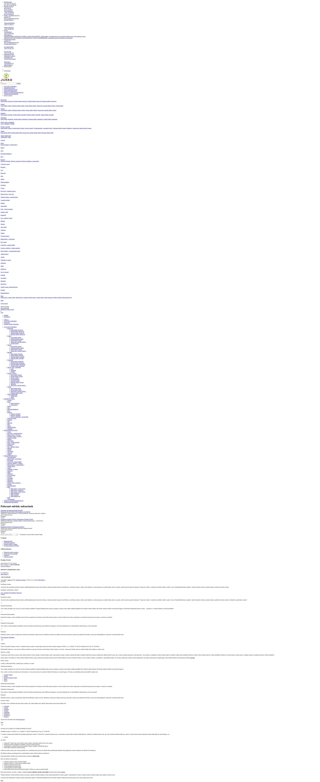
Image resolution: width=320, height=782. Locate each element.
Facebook (6, 706)
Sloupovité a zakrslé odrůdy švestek (81, 128)
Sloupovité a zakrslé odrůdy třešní (32, 132)
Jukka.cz (6, 319)
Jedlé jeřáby (4, 206)
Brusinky (3, 167)
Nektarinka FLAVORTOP (8, 512)
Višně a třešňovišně (6, 135)
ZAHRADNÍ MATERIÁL (11, 94)
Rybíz (2, 143)
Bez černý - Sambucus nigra (8, 191)
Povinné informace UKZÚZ (11, 545)
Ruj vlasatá (3, 242)
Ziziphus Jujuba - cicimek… (14, 436)
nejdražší (20, 510)
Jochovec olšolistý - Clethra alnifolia (10, 248)
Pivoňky (3, 290)
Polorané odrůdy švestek (59, 128)
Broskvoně (3, 100)
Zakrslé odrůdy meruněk (47, 115)
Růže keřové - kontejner (22, 297)
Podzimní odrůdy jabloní (18, 110)
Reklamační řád (8, 541)
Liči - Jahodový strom (6, 218)
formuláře (192, 658)
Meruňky (3, 113)
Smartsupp (7, 713)
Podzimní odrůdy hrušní (18, 106)
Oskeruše (3, 230)
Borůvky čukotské (5, 161)
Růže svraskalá (58, 297)
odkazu (63, 772)
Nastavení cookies (21, 580)
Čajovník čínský (5, 236)
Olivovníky (4, 227)
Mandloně (7, 123)
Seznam (6, 710)
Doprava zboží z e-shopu (10, 544)
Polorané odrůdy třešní (47, 132)
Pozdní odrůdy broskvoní (20, 101)
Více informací (4, 637)
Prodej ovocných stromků (11, 553)
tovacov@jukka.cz (5, 566)
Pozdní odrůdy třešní (16, 132)
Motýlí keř (3, 284)
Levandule (3, 278)
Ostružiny (3, 185)
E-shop (45, 34)
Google (6, 707)
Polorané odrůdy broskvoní (49, 101)
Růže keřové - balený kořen (8, 297)
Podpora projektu (8, 556)
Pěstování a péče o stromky (11, 552)
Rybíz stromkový (5, 144)
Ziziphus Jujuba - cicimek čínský (9, 197)
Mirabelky (69, 128)
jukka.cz (10, 580)
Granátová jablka (5, 200)
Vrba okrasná (4, 303)
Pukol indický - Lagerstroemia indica (10, 251)
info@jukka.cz (4, 574)
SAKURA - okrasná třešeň (8, 245)
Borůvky (3, 159)
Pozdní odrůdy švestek (18, 128)
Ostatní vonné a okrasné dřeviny (9, 287)
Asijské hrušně (59, 106)
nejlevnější (15, 510)
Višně (9, 137)
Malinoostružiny (5, 182)
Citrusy (2, 188)
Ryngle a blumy (29, 128)
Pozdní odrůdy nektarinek (21, 119)
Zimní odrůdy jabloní (31, 110)
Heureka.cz (7, 715)
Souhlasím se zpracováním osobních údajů (31, 534)
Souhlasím (11, 637)
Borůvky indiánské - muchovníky (30, 161)
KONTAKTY (8, 66)
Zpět (2, 722)
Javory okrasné (5, 272)
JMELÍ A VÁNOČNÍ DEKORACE (13, 92)
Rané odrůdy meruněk (6, 115)
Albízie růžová (4, 254)
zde (163, 658)
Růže (2, 296)
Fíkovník (3, 173)
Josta (2, 150)
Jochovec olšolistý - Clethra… (15, 463)
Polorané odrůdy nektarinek (35, 119)
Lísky (2, 123)
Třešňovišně (4, 137)
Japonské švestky (47, 128)
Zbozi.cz (6, 716)
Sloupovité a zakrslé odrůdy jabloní (47, 110)
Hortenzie (3, 263)
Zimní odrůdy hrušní (30, 106)
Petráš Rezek (21, 719)
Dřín (2, 176)
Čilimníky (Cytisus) (6, 260)
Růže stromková (48, 297)
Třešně (2, 131)
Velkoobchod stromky (11, 46)
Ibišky (2, 266)
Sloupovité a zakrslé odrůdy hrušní (46, 106)
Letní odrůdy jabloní (6, 110)
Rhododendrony (5, 293)
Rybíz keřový (13, 144)
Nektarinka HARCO (6, 527)
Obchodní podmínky (9, 542)
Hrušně (2, 104)
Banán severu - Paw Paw (7, 194)
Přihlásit (6, 315)
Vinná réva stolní (5, 164)
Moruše (3, 224)
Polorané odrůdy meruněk (33, 115)
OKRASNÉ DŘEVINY (10, 91)
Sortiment (6, 555)
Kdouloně (3, 215)
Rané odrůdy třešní (6, 132)
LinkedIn (6, 709)
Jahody (2, 179)
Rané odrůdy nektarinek (7, 119)
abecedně (9, 510)
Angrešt (3, 140)
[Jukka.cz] (6, 80)
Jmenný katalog (8, 95)
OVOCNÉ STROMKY (10, 86)
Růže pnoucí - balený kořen (36, 297)
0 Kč (2, 312)
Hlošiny (3, 203)
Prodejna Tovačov (9, 10)
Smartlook (6, 712)
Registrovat (7, 317)
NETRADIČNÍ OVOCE (10, 89)
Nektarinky (4, 118)
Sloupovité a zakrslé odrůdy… (19, 342)
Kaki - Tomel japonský (7, 209)
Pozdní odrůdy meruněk (19, 115)
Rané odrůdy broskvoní (7, 101)
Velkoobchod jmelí (10, 60)
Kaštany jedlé (4, 212)
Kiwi (2, 156)
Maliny (2, 147)
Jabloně (3, 109)
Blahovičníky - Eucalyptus (8, 239)
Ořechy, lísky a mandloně (7, 122)
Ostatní (2, 233)
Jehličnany (3, 269)
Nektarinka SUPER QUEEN (8, 519)
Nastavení (19, 593)
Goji (2, 170)
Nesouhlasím (12, 593)
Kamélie (3, 275)
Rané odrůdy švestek (6, 128)
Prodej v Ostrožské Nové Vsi (11, 22)
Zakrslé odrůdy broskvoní (34, 101)
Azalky (2, 257)
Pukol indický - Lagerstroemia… (16, 465)
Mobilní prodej (10, 3)
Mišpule (3, 221)
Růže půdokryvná (67, 297)
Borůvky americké (16, 161)
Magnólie (3, 281)
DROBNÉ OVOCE (9, 88)
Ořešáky (12, 123)
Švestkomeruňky (38, 128)
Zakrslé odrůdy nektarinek (50, 119)
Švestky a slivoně (5, 126)
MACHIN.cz (41, 580)
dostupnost (3, 510)
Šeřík (2, 300)
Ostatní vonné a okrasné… (14, 482)
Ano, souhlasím (5, 593)
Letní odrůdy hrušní (6, 106)
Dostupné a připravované (7, 309)
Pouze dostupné (5, 308)
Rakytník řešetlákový (6, 153)
